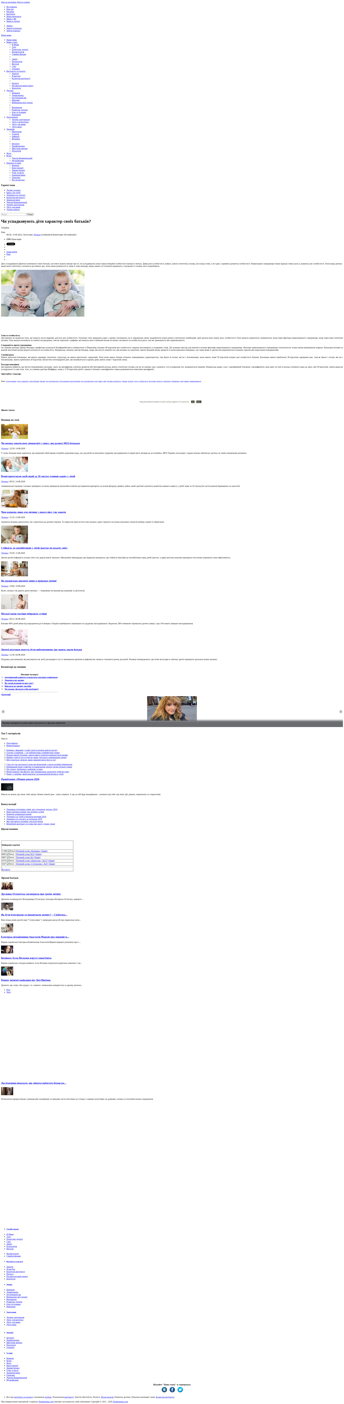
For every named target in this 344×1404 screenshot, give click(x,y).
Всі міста (6, 869)
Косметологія (18, 52)
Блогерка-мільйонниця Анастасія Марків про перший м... (35, 936)
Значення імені (18, 175)
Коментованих (13, 745)
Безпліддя (16, 88)
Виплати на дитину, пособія (18, 686)
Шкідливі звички (20, 148)
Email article (11, 252)
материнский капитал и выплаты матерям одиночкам (31, 677)
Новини (15, 165)
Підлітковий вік (19, 98)
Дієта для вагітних (20, 122)
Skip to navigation (9, 2)
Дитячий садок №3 (24, 857)
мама (100, 381)
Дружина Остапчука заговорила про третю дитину (31, 894)
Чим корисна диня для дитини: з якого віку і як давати (33, 512)
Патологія (16, 151)
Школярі (16, 100)
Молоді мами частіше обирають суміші (24, 613)
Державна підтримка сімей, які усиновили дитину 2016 (31, 809)
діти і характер (22, 381)
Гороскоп (16, 177)
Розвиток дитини (20, 110)
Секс (14, 66)
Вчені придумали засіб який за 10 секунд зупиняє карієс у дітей (38, 476)
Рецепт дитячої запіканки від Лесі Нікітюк (26, 980)
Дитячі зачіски (13, 209)
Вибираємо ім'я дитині (22, 102)
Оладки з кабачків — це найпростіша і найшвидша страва (33, 752)
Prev (8, 990)
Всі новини (11, 7)
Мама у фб (11, 19)
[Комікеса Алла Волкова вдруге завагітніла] (7, 953)
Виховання (17, 107)
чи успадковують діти (89, 381)
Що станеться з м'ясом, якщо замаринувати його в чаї (30, 760)
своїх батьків (34, 381)
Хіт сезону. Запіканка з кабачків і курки (24, 769)
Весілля (15, 64)
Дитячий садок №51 (25, 854)
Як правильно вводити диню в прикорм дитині (28, 580)
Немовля (16, 93)
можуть (159, 381)
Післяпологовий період (22, 86)
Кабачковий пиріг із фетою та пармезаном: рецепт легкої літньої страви (39, 767)
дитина (124, 381)
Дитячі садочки (13, 190)
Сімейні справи (12, 1229)
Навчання (16, 115)
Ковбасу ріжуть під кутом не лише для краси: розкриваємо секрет (36, 757)
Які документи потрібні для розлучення (24, 821)
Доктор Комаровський (22, 158)
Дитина (9, 90)
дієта (136, 381)
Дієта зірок (17, 127)
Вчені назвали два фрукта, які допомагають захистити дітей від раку (37, 772)
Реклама (10, 11)
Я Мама (15, 44)
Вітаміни (16, 139)
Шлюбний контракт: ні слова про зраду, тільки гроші (30, 824)
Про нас (10, 9)
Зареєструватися (14, 28)
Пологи (15, 83)
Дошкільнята (18, 95)
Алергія (15, 134)
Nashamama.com (46, 1402)
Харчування (12, 117)
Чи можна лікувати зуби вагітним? (22, 689)
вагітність (117, 381)
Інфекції (15, 136)
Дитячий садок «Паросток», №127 (32, 860)
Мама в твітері (13, 21)
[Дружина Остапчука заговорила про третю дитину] (7, 889)
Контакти (10, 14)
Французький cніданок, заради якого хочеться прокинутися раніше (37, 755)
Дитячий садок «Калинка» (28, 851)
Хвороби (10, 129)
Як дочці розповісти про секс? (19, 683)
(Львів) (44, 851)
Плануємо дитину (20, 49)
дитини (48, 1397)
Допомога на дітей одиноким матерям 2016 (26, 816)
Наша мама (6, 35)
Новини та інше (13, 163)
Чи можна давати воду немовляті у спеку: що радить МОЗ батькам (40, 443)
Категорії (5, 694)
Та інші (9, 1353)
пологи (130, 381)
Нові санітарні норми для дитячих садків (25, 812)
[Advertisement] (21, 1038)
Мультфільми (18, 160)
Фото (8, 153)
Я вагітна (16, 76)
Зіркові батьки (18, 170)
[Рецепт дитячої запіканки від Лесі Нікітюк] (7, 975)
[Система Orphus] (172, 403)
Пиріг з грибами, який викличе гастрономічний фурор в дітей (35, 774)
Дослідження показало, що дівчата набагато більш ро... (33, 1083)
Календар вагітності (21, 78)
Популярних (12, 743)
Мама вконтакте (13, 16)
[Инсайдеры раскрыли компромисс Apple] (172, 708)
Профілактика (18, 146)
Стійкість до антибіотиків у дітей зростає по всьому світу (34, 548)
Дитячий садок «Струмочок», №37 (32, 864)
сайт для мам (108, 381)
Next (8, 992)
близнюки (175, 381)
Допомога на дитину (16, 195)
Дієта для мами (19, 124)
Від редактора (18, 180)
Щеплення (17, 131)
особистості (143, 381)
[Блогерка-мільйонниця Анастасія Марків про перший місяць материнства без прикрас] (7, 931)
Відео (9, 156)
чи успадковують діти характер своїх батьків (63, 381)
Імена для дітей (13, 193)
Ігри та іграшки (19, 112)
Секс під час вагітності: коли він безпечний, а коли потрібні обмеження (39, 764)
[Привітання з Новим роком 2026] (7, 790)
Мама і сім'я (11, 42)
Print (8, 254)
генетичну (167, 381)
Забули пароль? (13, 31)
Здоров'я (16, 69)
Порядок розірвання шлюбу (19, 814)
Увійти (9, 26)
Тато (14, 47)
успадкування (11, 381)
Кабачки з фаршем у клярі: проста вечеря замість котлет (31, 750)
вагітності (69, 1397)
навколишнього (195, 381)
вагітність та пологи (23, 1397)
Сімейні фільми (19, 54)
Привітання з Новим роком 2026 (20, 779)
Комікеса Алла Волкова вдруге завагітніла (26, 958)
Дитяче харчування (21, 119)
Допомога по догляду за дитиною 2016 (24, 819)
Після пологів (107, 1397)
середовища (184, 381)
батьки (42, 381)
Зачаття (15, 73)
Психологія (17, 61)
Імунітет (15, 144)
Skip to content (23, 2)
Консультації (17, 168)
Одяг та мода (18, 173)
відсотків (152, 381)
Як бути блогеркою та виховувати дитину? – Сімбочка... (34, 914)
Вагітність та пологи (15, 71)
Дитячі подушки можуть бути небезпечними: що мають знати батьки (41, 649)
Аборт (14, 59)
